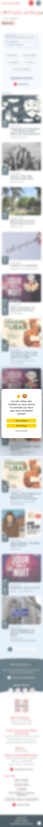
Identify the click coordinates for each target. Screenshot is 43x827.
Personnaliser (21, 431)
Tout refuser (21, 426)
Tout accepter (21, 420)
